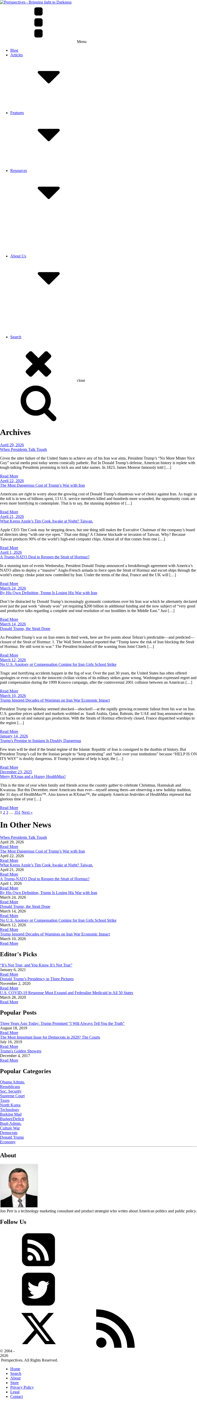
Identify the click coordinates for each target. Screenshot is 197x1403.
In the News (30, 314)
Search (15, 337)
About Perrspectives (37, 300)
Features (17, 113)
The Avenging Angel (37, 166)
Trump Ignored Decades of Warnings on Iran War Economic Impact (55, 700)
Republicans (10, 1086)
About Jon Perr (33, 318)
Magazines (29, 233)
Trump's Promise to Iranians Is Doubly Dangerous (40, 740)
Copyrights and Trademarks (43, 323)
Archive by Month (36, 103)
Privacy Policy (32, 327)
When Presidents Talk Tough (23, 449)
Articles (16, 55)
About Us (18, 256)
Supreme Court (12, 1096)
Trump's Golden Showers (20, 1051)
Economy (8, 1142)
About (15, 1378)
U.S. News (29, 224)
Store (14, 1382)
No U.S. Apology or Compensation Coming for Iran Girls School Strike (58, 664)
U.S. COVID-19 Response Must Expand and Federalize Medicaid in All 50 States (66, 993)
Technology (9, 1109)
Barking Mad (11, 1114)
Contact (27, 304)
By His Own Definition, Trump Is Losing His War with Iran (48, 593)
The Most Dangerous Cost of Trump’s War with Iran (42, 485)
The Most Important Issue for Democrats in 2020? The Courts (50, 1037)
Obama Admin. (12, 1082)
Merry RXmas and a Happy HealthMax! (33, 776)
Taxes (4, 1100)
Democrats (8, 1132)
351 (17, 812)
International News (36, 228)
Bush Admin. (11, 1123)
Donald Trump (12, 1137)
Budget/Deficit (12, 1119)
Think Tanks (31, 251)
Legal (14, 1392)
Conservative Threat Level (42, 157)
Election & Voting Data (39, 242)
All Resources (32, 214)
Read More (9, 476)
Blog (14, 50)
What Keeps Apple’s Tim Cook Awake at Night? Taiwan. (46, 521)
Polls (24, 237)
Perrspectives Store (36, 332)
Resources (18, 170)
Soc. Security (11, 1091)
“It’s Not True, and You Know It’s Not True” (36, 965)
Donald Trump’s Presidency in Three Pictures (37, 979)
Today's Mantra (33, 161)
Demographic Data (36, 247)
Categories (29, 108)
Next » (27, 812)
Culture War (10, 1128)
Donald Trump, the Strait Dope (25, 628)
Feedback (28, 309)
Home (15, 1369)
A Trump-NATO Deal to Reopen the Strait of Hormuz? (45, 557)
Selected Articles (34, 99)
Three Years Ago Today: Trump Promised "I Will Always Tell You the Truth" (62, 1023)
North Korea (10, 1105)
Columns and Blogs (37, 219)
